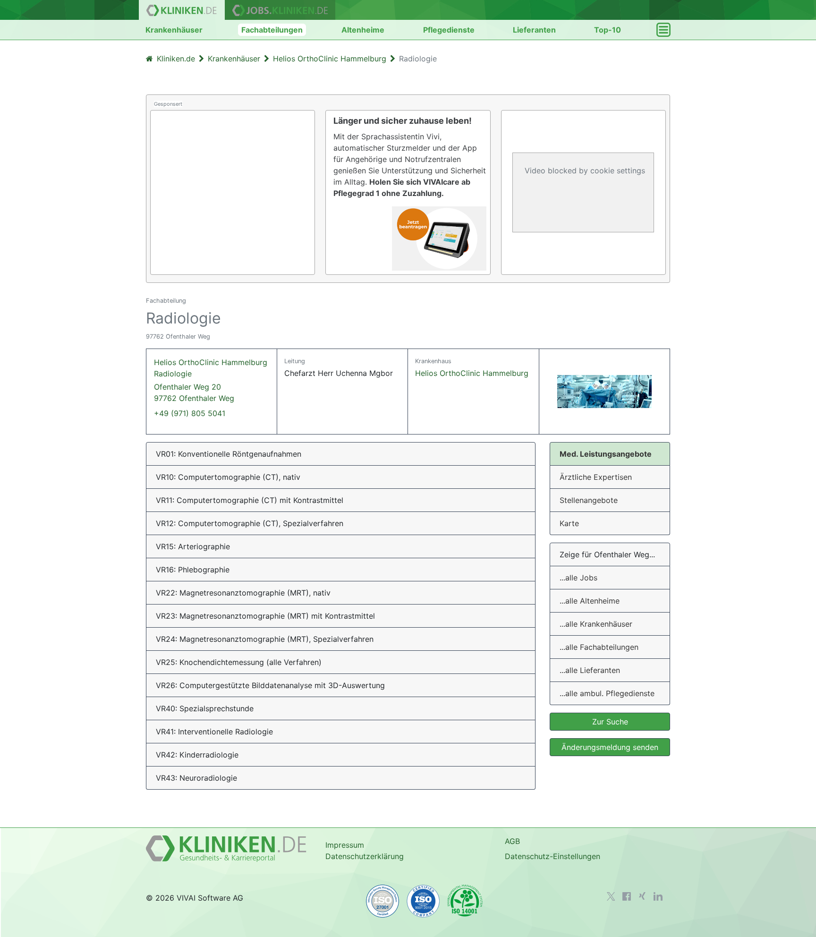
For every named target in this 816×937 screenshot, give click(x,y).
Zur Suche (610, 721)
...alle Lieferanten (590, 670)
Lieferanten (534, 29)
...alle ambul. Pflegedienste (607, 693)
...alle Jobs (578, 577)
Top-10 (607, 29)
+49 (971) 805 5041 (189, 413)
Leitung (294, 361)
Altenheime (362, 29)
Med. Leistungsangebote (606, 454)
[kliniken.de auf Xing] (642, 896)
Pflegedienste (449, 29)
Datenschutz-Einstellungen (552, 856)
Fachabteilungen (272, 29)
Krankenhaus (433, 361)
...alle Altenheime (590, 600)
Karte (569, 523)
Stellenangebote (589, 500)
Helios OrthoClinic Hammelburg (471, 373)
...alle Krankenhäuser (596, 624)
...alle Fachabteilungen (599, 647)
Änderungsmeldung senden (609, 747)
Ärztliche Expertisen (596, 477)
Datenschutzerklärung (364, 856)
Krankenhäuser (174, 29)
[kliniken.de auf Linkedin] (658, 896)
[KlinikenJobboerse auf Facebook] (626, 896)
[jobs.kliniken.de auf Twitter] (611, 896)
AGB (512, 841)
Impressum (344, 845)
